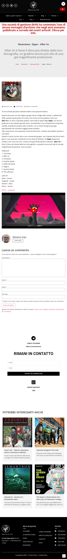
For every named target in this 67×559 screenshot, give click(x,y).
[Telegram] (11, 5)
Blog (42, 16)
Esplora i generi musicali (13, 16)
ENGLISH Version (45, 19)
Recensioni (24, 64)
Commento (6, 257)
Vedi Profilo (17, 240)
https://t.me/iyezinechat (33, 346)
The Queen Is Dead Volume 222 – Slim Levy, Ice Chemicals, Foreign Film (49, 499)
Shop (31, 19)
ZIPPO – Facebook (8, 190)
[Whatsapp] (15, 5)
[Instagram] (7, 5)
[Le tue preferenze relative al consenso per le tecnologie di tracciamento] (64, 556)
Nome (4, 280)
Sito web (5, 294)
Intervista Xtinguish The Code (47, 450)
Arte (20, 19)
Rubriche (31, 16)
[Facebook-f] (3, 5)
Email (4, 287)
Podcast (53, 16)
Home (17, 64)
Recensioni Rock (34, 64)
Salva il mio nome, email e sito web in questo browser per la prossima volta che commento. (33, 301)
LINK (33, 390)
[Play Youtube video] (33, 210)
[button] (63, 4)
